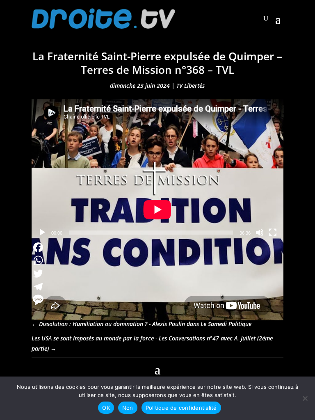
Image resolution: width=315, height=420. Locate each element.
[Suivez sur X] (276, 368)
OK (106, 407)
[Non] (305, 398)
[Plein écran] (273, 232)
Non (127, 407)
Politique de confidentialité (181, 407)
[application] (157, 170)
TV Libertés (190, 85)
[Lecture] (42, 232)
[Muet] (260, 232)
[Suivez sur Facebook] (38, 368)
